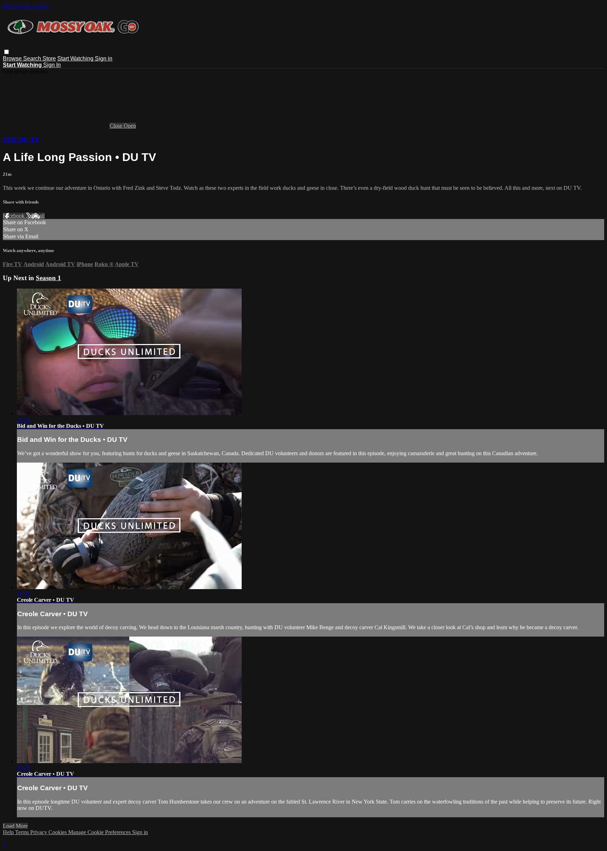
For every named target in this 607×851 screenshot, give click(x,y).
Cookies (58, 832)
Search (33, 59)
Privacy (39, 832)
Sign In (52, 65)
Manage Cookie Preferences (100, 832)
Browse (13, 59)
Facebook (14, 216)
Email (38, 216)
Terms (22, 832)
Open (130, 126)
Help (9, 832)
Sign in (103, 59)
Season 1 (48, 278)
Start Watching (76, 59)
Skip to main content (25, 6)
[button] (6, 52)
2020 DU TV (21, 139)
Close (117, 126)
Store (49, 59)
